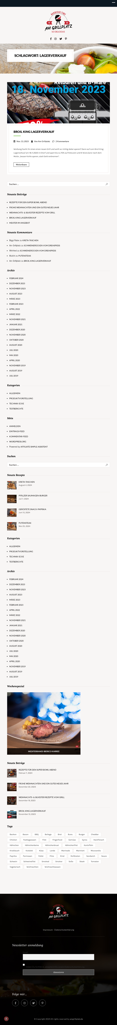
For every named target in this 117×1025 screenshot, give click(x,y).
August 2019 (15, 370)
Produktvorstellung (21, 398)
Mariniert (80, 850)
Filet (44, 840)
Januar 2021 (15, 324)
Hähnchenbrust (52, 845)
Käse (41, 850)
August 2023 (15, 293)
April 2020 (14, 360)
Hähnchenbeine (32, 845)
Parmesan (27, 856)
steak (82, 861)
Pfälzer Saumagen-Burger (33, 495)
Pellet (40, 856)
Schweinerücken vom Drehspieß (42, 245)
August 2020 (15, 345)
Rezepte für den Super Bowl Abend (28, 202)
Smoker (58, 861)
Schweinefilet (29, 861)
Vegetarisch (15, 867)
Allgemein (14, 393)
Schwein (13, 861)
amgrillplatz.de (76, 1019)
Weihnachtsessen (52, 867)
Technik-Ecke (16, 403)
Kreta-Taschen (30, 240)
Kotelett (29, 850)
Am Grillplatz (44, 141)
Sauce (104, 856)
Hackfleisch (98, 840)
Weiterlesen (21, 164)
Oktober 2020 (16, 340)
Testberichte (16, 408)
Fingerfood (57, 840)
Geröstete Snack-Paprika (32, 509)
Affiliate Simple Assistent (34, 446)
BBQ (37, 834)
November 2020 (17, 334)
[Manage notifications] (6, 1018)
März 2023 (14, 299)
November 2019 (17, 365)
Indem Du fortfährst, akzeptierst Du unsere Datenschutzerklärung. (55, 967)
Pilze (52, 856)
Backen (13, 834)
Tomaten (95, 861)
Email (25, 952)
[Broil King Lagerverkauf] (58, 102)
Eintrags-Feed (17, 431)
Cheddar (95, 834)
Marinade (65, 850)
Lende (52, 850)
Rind (62, 856)
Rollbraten (75, 856)
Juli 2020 (13, 350)
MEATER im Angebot (19, 223)
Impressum (48, 930)
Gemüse (72, 840)
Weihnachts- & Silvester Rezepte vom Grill (32, 212)
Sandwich (90, 856)
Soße (71, 861)
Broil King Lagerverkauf (34, 131)
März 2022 (14, 314)
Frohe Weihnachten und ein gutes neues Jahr (34, 207)
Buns (70, 834)
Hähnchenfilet (71, 845)
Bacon (25, 834)
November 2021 (17, 319)
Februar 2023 (16, 304)
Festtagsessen (29, 840)
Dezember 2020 (17, 329)
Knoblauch (14, 850)
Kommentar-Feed (18, 436)
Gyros (84, 840)
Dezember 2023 (17, 283)
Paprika (13, 856)
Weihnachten (32, 867)
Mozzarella (96, 850)
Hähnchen (14, 845)
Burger (82, 834)
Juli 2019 (13, 375)
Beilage (48, 834)
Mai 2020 (13, 355)
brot (60, 834)
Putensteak (24, 256)
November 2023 (17, 288)
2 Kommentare (62, 141)
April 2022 (14, 309)
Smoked (45, 861)
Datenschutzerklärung (64, 930)
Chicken (13, 840)
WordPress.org (17, 441)
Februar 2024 (16, 278)
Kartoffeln (88, 845)
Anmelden (15, 426)
